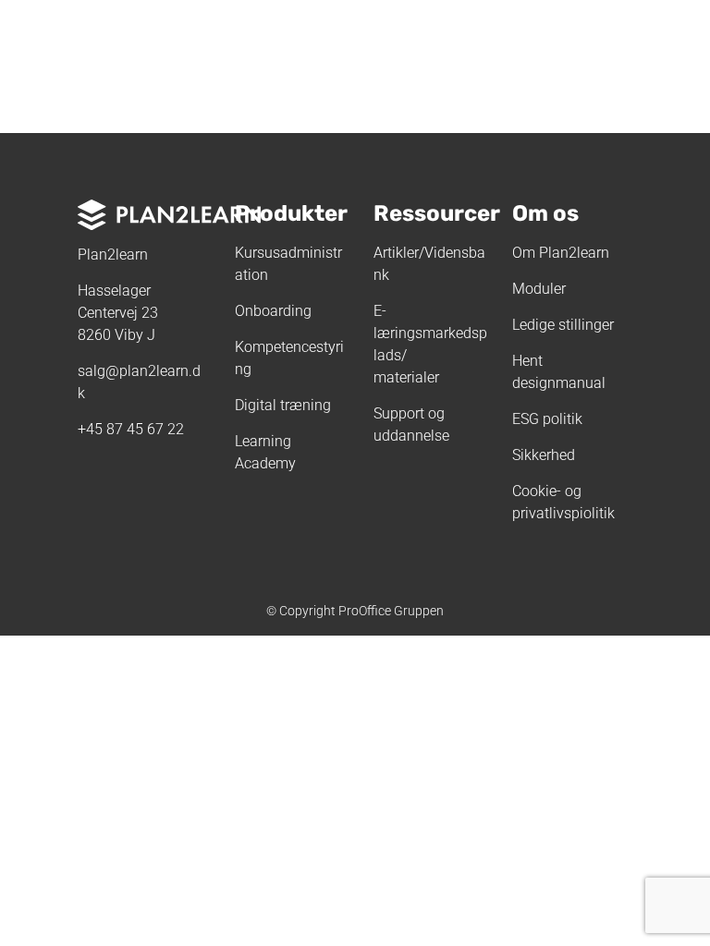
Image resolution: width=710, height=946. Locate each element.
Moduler (539, 288)
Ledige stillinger (563, 325)
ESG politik (547, 419)
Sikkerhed (543, 455)
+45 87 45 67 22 (131, 429)
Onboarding (273, 311)
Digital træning (283, 405)
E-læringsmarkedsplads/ (430, 333)
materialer (406, 377)
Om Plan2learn (560, 252)
